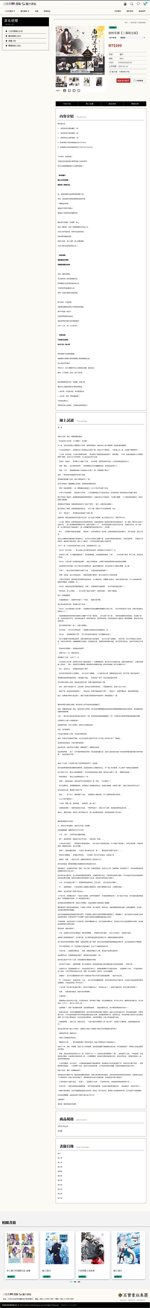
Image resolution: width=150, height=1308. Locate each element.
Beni (122, 58)
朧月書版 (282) (14, 36)
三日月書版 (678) (15, 31)
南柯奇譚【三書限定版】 (138, 22)
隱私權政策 (141, 1300)
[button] (75, 71)
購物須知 (131, 1300)
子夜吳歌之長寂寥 (86, 1270)
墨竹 (121, 54)
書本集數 (113, 37)
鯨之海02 (117, 1270)
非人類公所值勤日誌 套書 (18, 1270)
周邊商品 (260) (14, 45)
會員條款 (123, 1300)
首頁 (126, 22)
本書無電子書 (124, 71)
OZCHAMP (73, 1305)
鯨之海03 (46, 1270)
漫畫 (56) (12, 40)
